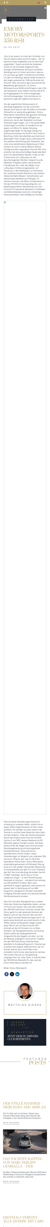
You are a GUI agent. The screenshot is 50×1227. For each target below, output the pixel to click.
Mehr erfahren (11, 1123)
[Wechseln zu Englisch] (38, 2)
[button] (6, 974)
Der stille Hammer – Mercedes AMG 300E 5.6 (24, 1105)
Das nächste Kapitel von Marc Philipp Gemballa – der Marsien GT (22, 1162)
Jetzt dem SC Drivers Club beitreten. (23, 1038)
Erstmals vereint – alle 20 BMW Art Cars (23, 1219)
